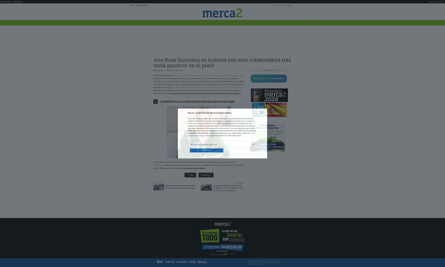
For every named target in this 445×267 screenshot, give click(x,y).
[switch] (251, 132)
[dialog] (222, 133)
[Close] (262, 96)
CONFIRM (206, 167)
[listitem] (222, 128)
